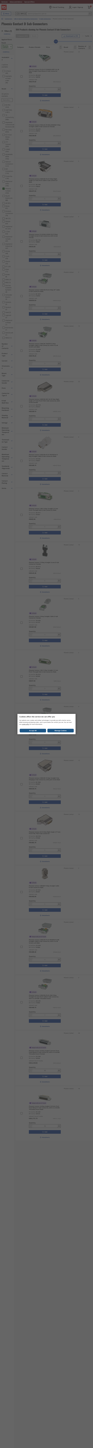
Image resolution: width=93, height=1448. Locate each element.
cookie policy (25, 724)
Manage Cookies (61, 731)
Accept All (33, 731)
